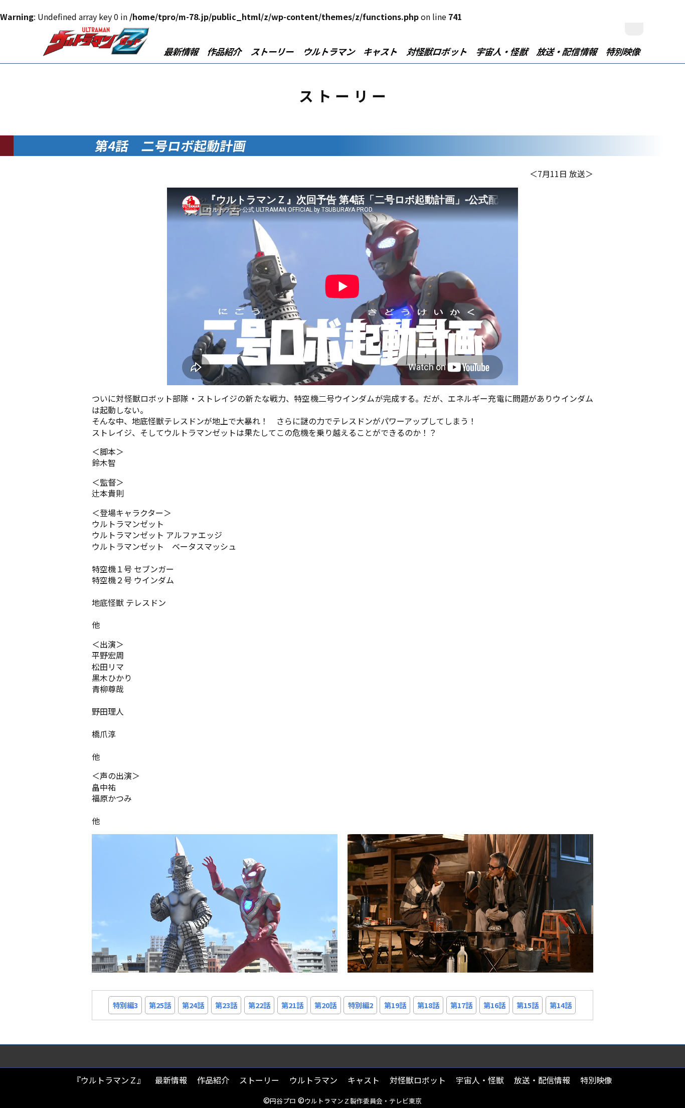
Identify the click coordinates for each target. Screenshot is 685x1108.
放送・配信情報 (567, 51)
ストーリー (273, 51)
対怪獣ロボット (437, 51)
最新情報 (182, 51)
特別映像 (623, 51)
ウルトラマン (329, 51)
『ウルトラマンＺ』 (109, 1080)
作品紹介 (225, 51)
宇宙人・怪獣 (502, 51)
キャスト (381, 51)
